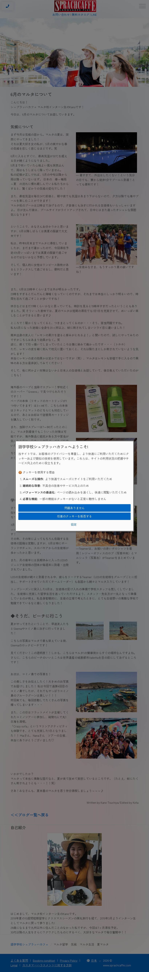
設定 (74, 524)
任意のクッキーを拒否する (74, 516)
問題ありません (74, 508)
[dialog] (74, 486)
